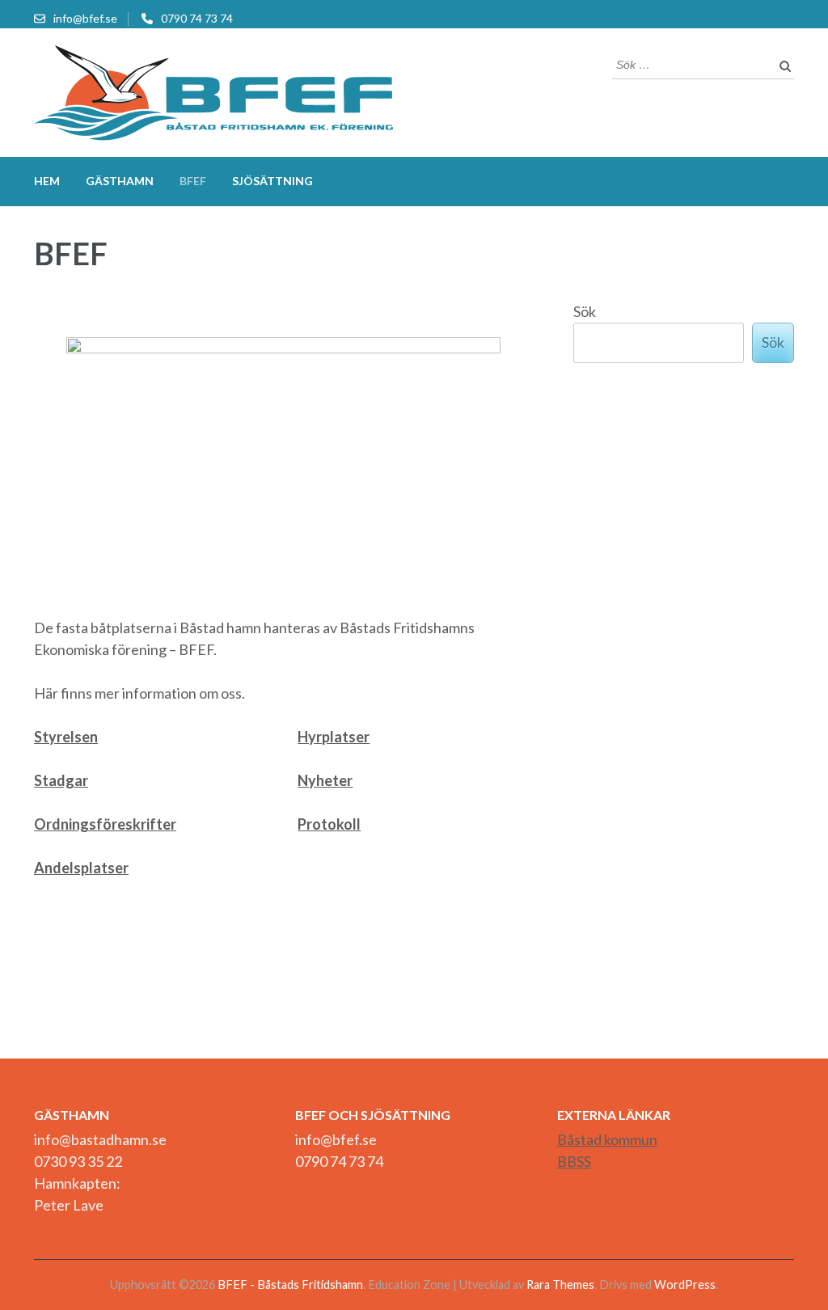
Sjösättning (272, 181)
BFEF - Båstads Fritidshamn (290, 1284)
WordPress (685, 1284)
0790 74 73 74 (197, 18)
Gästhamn (120, 181)
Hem (47, 181)
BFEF (193, 181)
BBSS (574, 1161)
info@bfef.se (85, 18)
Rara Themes (560, 1284)
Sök (584, 311)
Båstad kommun (607, 1139)
